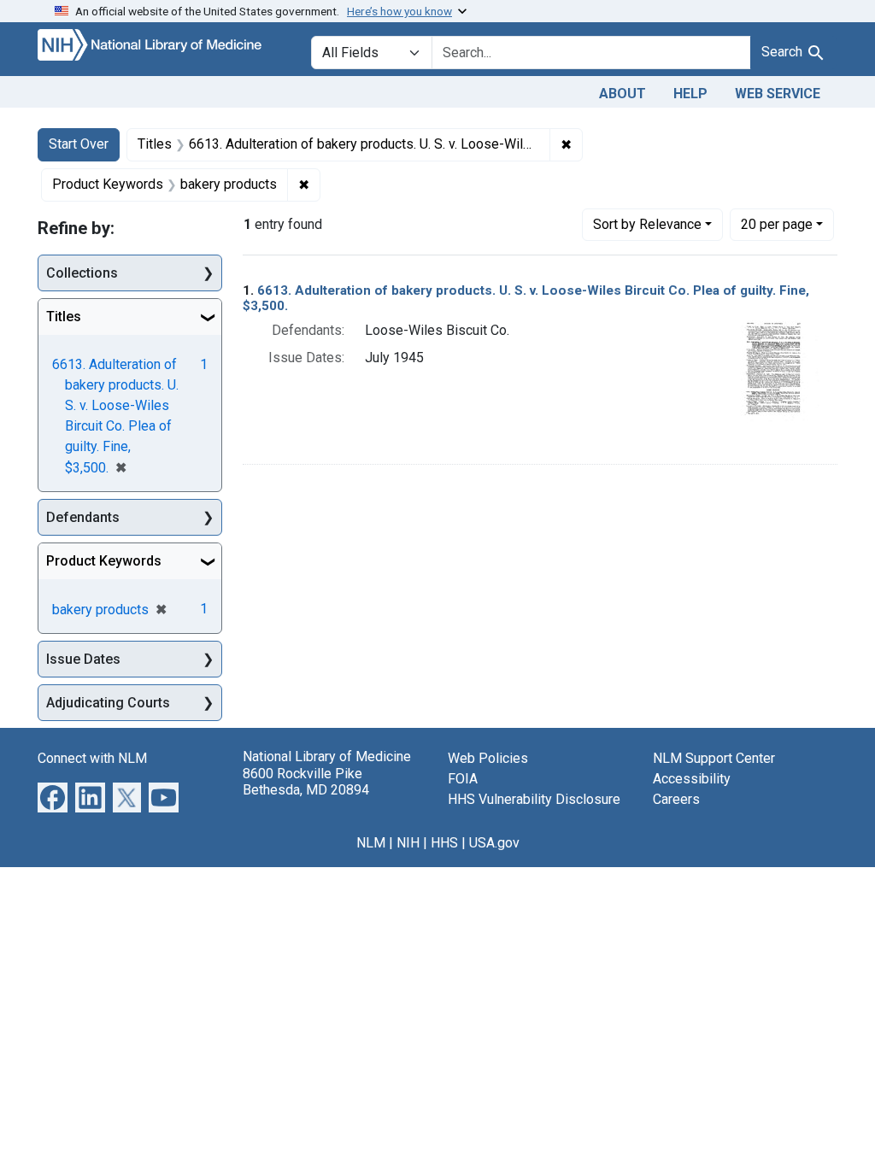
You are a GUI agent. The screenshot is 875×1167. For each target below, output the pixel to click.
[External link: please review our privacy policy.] (53, 797)
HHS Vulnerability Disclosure (534, 799)
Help (690, 93)
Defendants (83, 517)
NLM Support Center (714, 758)
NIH (408, 843)
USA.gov (494, 843)
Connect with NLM (92, 758)
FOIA (463, 779)
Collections (82, 273)
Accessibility (692, 779)
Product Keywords (103, 561)
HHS (444, 843)
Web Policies (488, 758)
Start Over (79, 144)
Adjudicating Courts (108, 703)
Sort (647, 224)
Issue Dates (83, 659)
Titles (63, 316)
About (622, 93)
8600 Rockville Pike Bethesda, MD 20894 (306, 781)
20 (777, 223)
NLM (370, 843)
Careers (676, 799)
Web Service (777, 93)
